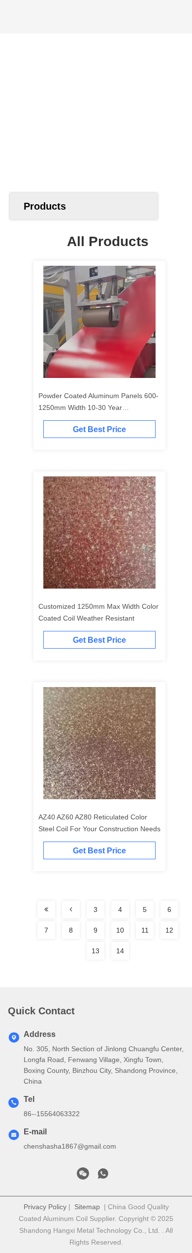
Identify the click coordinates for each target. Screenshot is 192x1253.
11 (145, 930)
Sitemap (87, 1207)
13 (95, 951)
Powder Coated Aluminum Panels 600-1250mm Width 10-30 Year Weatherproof (98, 407)
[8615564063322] (103, 1176)
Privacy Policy (45, 1207)
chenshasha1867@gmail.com (70, 1146)
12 (169, 930)
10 (120, 930)
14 (120, 951)
